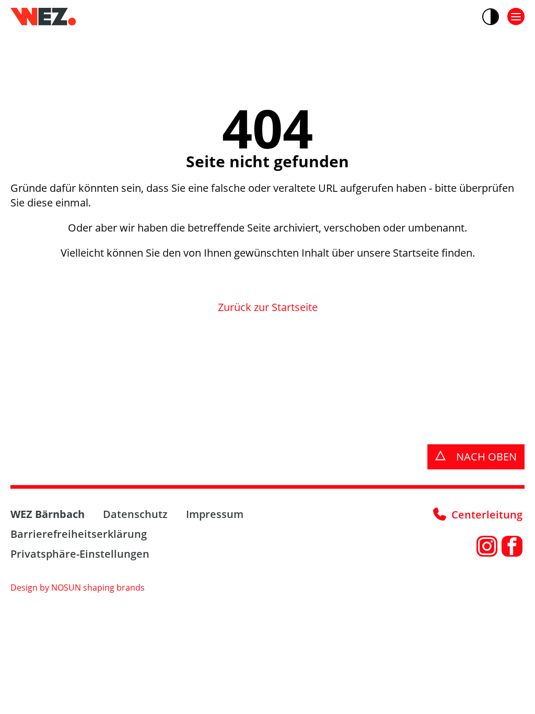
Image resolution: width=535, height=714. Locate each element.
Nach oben (485, 457)
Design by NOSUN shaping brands (77, 587)
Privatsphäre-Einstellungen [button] (79, 554)
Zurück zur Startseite (268, 307)
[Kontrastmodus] (490, 16)
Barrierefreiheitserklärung (78, 534)
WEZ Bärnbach (47, 514)
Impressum (214, 514)
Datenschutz (135, 514)
